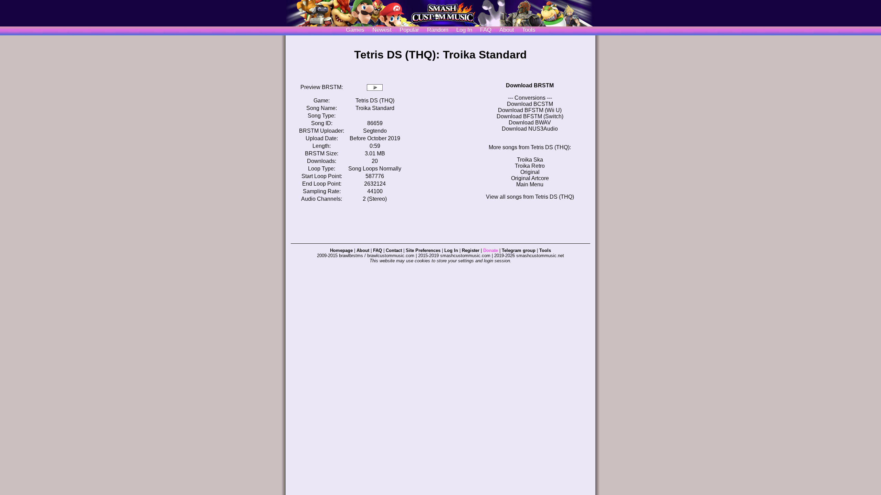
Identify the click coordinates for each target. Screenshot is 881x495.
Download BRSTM (530, 85)
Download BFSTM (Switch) (530, 116)
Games (355, 29)
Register (470, 250)
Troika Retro (530, 166)
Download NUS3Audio (530, 129)
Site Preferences (423, 250)
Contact (394, 250)
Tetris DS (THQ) (374, 100)
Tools (528, 29)
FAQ (485, 29)
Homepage (341, 250)
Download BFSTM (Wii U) (530, 110)
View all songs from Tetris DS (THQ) (530, 197)
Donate (490, 250)
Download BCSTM (530, 104)
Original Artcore (530, 178)
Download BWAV (530, 122)
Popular (409, 29)
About (506, 29)
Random (437, 29)
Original (530, 172)
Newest (382, 29)
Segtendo (375, 131)
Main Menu (529, 184)
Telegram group (518, 250)
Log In (451, 250)
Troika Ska (530, 160)
